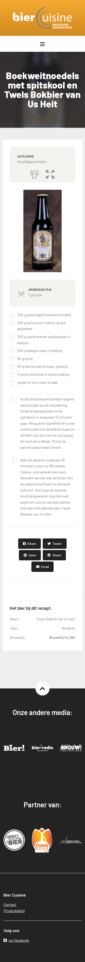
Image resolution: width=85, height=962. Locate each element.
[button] (50, 173)
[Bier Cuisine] (42, 18)
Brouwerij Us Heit (62, 637)
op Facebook (18, 940)
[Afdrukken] (34, 173)
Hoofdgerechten (31, 161)
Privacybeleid (14, 910)
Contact (10, 904)
